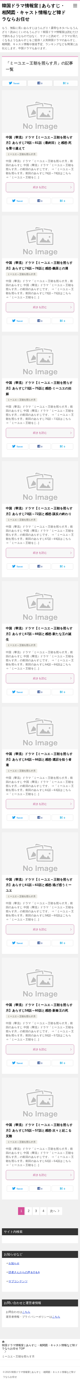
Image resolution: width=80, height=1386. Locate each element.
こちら (26, 1311)
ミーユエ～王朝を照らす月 (22, 154)
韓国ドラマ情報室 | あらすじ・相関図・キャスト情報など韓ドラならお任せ (34, 12)
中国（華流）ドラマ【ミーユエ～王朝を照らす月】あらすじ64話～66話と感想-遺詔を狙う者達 (39, 759)
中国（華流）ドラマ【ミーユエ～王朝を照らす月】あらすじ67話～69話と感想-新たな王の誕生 (39, 634)
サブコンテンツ (18, 1281)
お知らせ (14, 1263)
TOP (40, 1347)
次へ (53, 1211)
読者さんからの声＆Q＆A (24, 1272)
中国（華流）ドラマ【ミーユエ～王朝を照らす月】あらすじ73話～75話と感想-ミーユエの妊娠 (39, 388)
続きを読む (40, 187)
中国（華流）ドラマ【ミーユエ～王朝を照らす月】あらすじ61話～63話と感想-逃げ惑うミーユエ (39, 885)
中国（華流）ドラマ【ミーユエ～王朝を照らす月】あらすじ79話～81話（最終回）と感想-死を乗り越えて (39, 143)
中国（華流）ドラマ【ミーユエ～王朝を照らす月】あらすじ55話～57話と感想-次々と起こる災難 (39, 1130)
